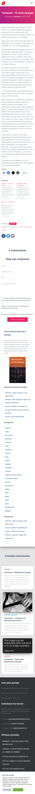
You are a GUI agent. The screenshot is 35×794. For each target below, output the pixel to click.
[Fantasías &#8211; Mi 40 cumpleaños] (24, 191)
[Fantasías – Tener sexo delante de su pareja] (17, 645)
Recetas (7, 482)
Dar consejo (9, 435)
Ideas (7, 457)
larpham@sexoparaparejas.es (19, 719)
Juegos (7, 460)
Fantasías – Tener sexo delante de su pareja (14, 660)
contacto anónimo (17, 723)
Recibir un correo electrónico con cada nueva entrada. (17, 314)
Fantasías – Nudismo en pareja (17, 572)
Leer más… (8, 586)
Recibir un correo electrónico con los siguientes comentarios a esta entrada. (15, 307)
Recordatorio (9, 485)
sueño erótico (28, 227)
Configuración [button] (7, 789)
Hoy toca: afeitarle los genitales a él (16, 406)
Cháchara (8, 428)
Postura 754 (9, 538)
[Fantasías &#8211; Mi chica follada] (9, 191)
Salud (7, 500)
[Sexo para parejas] (4, 3)
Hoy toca (8, 453)
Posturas (8, 471)
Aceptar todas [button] (18, 789)
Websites (8, 511)
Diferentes (8, 439)
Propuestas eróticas (11, 478)
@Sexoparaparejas (20, 728)
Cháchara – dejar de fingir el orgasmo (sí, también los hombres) (15, 750)
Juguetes (8, 464)
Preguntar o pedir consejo (13, 475)
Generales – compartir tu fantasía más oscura (14, 619)
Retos (7, 493)
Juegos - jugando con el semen (15, 531)
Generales (8, 449)
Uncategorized (9, 507)
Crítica (7, 431)
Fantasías (12, 223)
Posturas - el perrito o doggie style (16, 535)
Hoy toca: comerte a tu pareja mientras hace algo (16, 762)
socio (16, 227)
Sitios (7, 503)
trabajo (4, 230)
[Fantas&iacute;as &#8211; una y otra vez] (9, 209)
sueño (21, 227)
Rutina (7, 496)
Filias (6, 446)
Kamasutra (8, 467)
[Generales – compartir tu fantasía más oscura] (17, 602)
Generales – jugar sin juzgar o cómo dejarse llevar (15, 743)
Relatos (7, 489)
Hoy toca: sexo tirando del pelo (14, 416)
